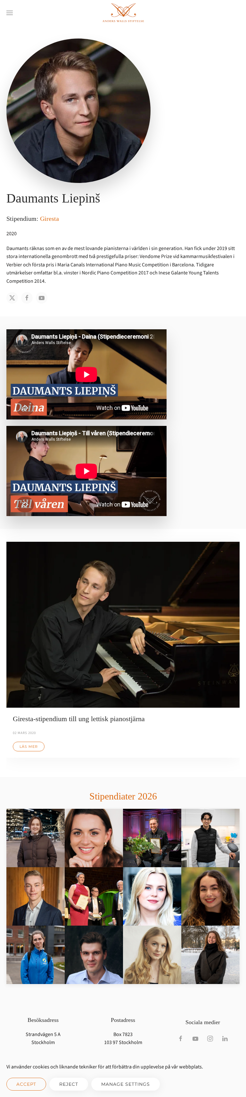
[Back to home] (123, 13)
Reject (68, 1084)
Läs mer (29, 746)
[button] (9, 13)
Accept (26, 1084)
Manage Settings (125, 1084)
